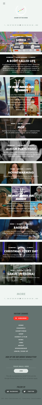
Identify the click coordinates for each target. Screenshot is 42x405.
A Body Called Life (21, 61)
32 (22, 25)
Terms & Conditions (36, 398)
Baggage (21, 228)
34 (27, 25)
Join (21, 371)
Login (16, 351)
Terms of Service (27, 378)
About (21, 345)
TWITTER (31, 391)
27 (10, 25)
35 (30, 25)
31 (20, 25)
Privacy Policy (14, 378)
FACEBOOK (14, 391)
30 (18, 25)
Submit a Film (21, 337)
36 (32, 25)
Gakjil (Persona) (21, 274)
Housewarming (21, 173)
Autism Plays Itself (21, 149)
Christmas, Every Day (21, 251)
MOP (21, 127)
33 (25, 25)
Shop (21, 334)
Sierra (21, 40)
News (21, 340)
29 (15, 25)
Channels (21, 328)
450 (36, 25)
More (21, 294)
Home (21, 325)
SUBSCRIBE (22, 318)
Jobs (21, 342)
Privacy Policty (26, 398)
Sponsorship (21, 348)
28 (13, 25)
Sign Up (24, 351)
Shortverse (21, 331)
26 (8, 25)
